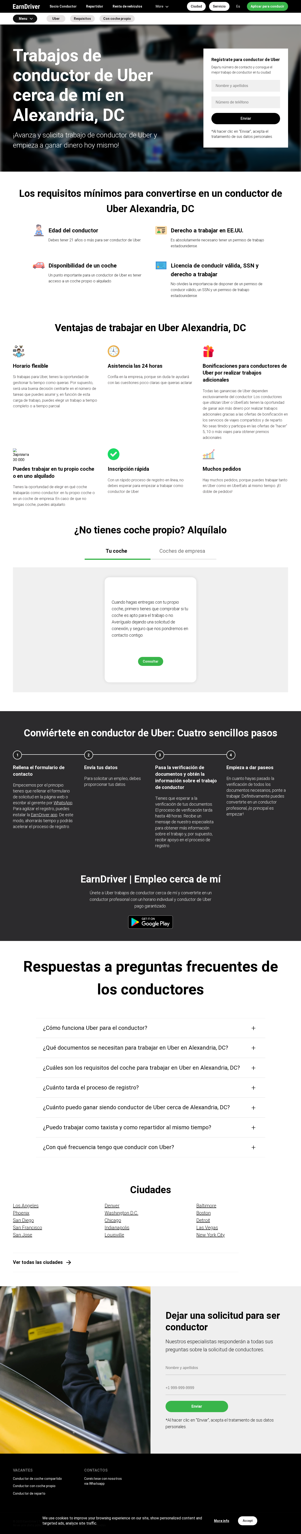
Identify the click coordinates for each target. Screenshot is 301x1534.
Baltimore (206, 1205)
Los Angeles (26, 1205)
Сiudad (196, 6)
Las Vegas (207, 1227)
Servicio (219, 6)
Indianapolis (117, 1227)
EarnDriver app (44, 814)
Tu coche (116, 551)
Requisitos (82, 19)
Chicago (113, 1220)
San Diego (23, 1220)
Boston (203, 1213)
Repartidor (94, 6)
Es (238, 6)
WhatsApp (63, 802)
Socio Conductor (63, 6)
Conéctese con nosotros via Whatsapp (103, 1481)
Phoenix (21, 1213)
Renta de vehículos (127, 6)
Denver (112, 1205)
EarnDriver (26, 6)
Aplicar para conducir (267, 6)
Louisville (114, 1235)
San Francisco (27, 1227)
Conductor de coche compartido (37, 1478)
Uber (56, 19)
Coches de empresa (182, 551)
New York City (210, 1235)
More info (221, 1521)
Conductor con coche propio (34, 1486)
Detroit (203, 1220)
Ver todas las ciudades (38, 1262)
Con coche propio (117, 19)
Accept (248, 1520)
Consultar (150, 661)
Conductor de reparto (29, 1493)
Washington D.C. (121, 1213)
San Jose (22, 1235)
